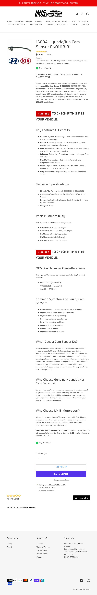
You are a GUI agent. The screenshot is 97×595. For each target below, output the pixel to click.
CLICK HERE (43, 113)
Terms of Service (43, 547)
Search (9, 547)
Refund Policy (42, 553)
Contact (40, 544)
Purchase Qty (41, 453)
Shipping (39, 58)
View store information (47, 491)
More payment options (61, 480)
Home (9, 544)
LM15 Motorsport (84, 589)
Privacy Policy (42, 550)
